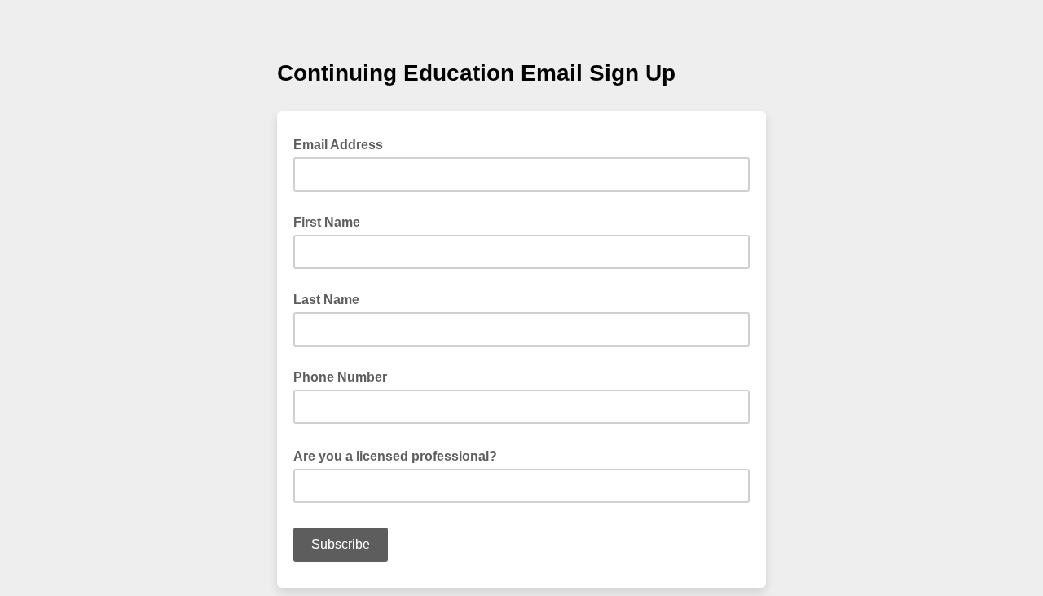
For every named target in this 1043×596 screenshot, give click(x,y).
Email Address (343, 143)
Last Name (326, 300)
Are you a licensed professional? (400, 455)
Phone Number (340, 377)
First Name (326, 222)
